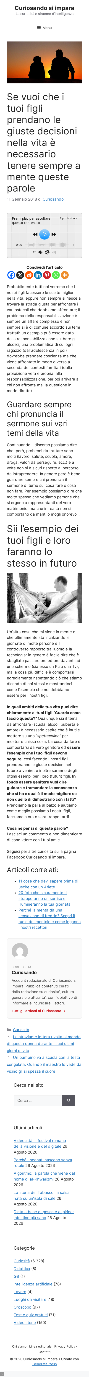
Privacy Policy (64, 1346)
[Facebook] (11, 275)
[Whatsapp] (56, 275)
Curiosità (21, 1030)
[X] (20, 275)
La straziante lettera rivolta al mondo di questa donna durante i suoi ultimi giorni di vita (44, 1044)
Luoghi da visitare (30, 1299)
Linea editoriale (40, 1346)
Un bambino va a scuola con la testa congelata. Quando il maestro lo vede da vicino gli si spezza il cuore (44, 1064)
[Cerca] (68, 1100)
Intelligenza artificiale (33, 1284)
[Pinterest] (47, 275)
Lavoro (20, 1292)
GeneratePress (44, 1364)
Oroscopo (22, 1307)
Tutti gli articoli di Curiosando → (38, 1011)
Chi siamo (19, 1346)
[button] (2, 1374)
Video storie (25, 1322)
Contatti (44, 1352)
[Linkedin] (38, 275)
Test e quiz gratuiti (31, 1315)
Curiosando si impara (44, 8)
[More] (65, 275)
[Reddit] (29, 275)
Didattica (22, 1268)
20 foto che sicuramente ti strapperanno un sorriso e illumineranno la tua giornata (44, 898)
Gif (16, 1276)
